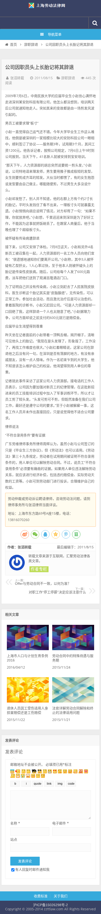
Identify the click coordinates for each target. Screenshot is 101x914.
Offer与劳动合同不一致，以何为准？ (43, 582)
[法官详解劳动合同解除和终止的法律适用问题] (73, 701)
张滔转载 (17, 78)
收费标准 (41, 896)
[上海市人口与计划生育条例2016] (28, 649)
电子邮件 (60, 823)
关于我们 (60, 896)
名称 (15, 823)
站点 (13, 839)
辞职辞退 (31, 44)
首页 (13, 44)
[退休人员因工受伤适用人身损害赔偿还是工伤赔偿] (28, 701)
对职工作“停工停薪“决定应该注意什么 (57, 591)
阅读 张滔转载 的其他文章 (39, 569)
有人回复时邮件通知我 (32, 869)
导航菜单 (55, 34)
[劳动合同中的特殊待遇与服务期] (73, 649)
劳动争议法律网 (50, 8)
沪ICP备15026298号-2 (50, 905)
